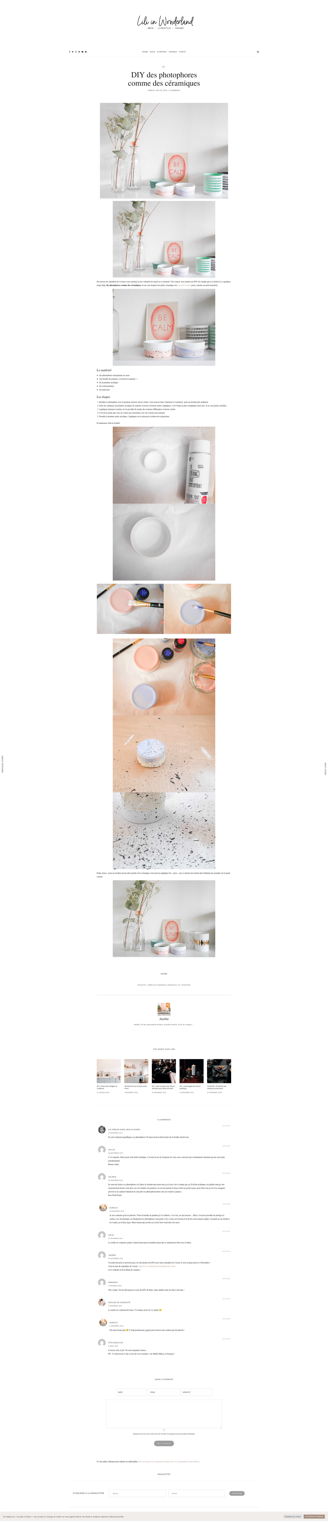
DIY (163, 67)
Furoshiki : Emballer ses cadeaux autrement (216, 1087)
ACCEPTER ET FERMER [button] (314, 1516)
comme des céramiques (157, 985)
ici (136, 378)
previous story (2, 764)
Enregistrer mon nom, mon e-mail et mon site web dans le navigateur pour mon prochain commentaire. (164, 1434)
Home (145, 52)
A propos (162, 52)
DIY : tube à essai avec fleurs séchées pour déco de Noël (163, 1087)
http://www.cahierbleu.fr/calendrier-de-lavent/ (157, 1266)
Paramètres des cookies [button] (293, 1516)
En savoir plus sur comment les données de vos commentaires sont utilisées (169, 1461)
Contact (173, 52)
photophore (186, 985)
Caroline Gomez (184, 285)
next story (325, 769)
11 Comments (174, 90)
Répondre (226, 1126)
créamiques (172, 985)
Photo (182, 52)
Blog (152, 52)
